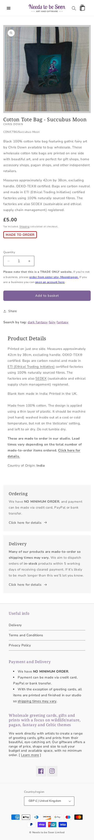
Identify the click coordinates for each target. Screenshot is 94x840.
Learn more (30, 755)
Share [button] (12, 311)
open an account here (50, 282)
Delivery (15, 625)
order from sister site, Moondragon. (53, 277)
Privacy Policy (20, 645)
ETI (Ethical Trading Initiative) (31, 366)
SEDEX (41, 378)
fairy (52, 322)
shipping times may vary (37, 701)
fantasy (62, 322)
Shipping (24, 226)
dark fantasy (38, 322)
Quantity (9, 252)
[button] (9, 8)
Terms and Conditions (26, 635)
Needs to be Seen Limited (48, 832)
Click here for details (25, 522)
